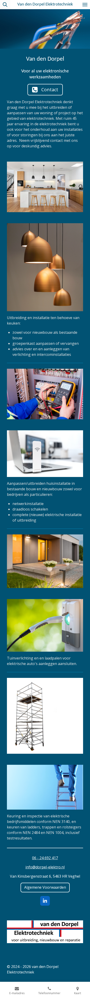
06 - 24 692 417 (45, 857)
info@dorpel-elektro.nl (45, 867)
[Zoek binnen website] (5, 4)
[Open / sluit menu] (85, 4)
